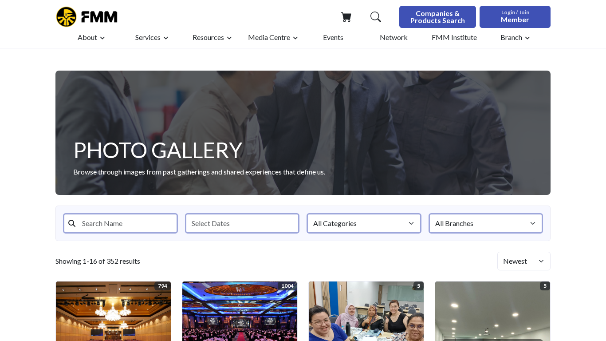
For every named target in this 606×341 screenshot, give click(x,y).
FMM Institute (454, 37)
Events (333, 37)
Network (394, 37)
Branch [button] (511, 37)
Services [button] (148, 37)
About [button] (87, 37)
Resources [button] (208, 37)
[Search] (376, 17)
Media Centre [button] (269, 37)
